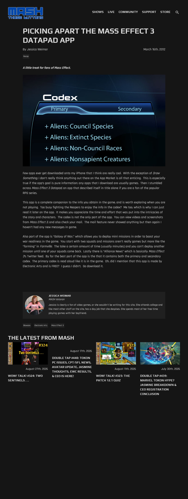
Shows (98, 12)
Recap (26, 56)
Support (149, 12)
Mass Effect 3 (57, 325)
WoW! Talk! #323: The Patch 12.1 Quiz (113, 378)
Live (111, 12)
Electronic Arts (41, 325)
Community (128, 12)
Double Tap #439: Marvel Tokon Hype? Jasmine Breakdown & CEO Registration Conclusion (158, 385)
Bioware (26, 325)
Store (165, 12)
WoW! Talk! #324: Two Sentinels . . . (25, 378)
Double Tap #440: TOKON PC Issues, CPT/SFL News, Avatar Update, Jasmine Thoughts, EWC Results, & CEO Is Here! (72, 367)
